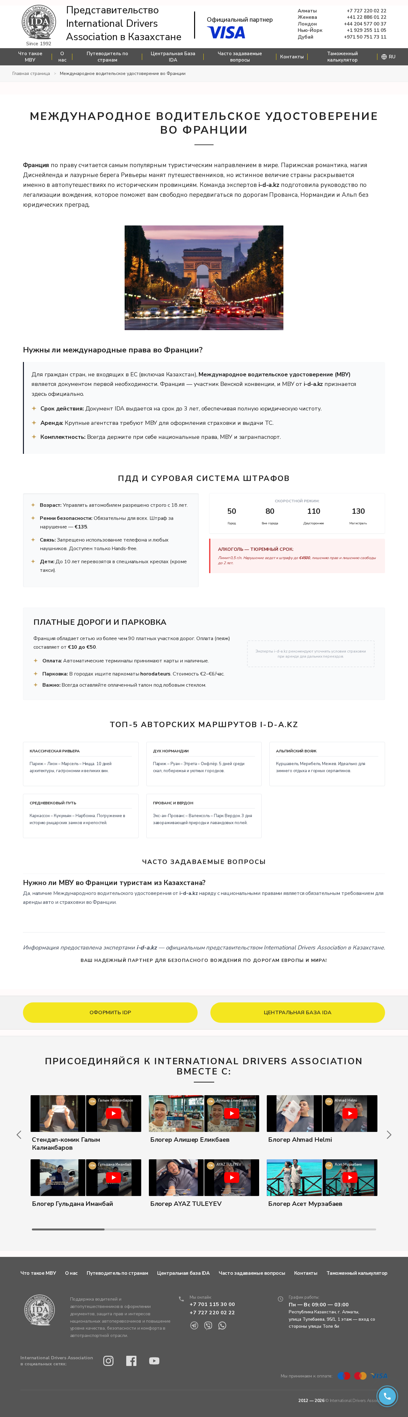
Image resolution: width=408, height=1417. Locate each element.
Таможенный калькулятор (342, 56)
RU (392, 57)
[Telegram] (194, 1325)
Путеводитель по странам (107, 56)
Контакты (292, 57)
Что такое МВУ (30, 56)
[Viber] (208, 1325)
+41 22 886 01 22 (366, 17)
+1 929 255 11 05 (366, 30)
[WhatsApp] (222, 1325)
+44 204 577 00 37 (365, 24)
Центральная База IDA (173, 56)
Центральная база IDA (183, 1273)
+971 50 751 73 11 (365, 37)
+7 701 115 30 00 (212, 1304)
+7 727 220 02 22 (366, 11)
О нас (62, 56)
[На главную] (39, 22)
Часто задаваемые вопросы (240, 56)
